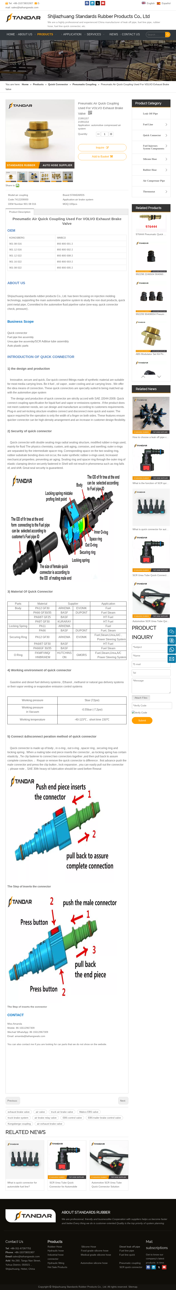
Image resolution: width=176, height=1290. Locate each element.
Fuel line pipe (126, 1250)
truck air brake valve (62, 1111)
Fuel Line (148, 124)
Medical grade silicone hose (96, 1254)
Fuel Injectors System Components (153, 147)
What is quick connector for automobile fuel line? (22, 1184)
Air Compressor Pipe (154, 181)
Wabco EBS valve (88, 1111)
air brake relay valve (46, 1117)
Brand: (66, 195)
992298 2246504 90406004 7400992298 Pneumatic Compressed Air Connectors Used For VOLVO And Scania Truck (151, 247)
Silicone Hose (150, 159)
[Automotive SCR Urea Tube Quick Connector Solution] (109, 1160)
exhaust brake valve (19, 1111)
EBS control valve (72, 1117)
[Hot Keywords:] (167, 34)
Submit (142, 720)
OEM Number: (16, 204)
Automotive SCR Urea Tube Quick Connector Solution (107, 1184)
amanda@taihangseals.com (30, 1036)
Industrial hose (56, 1254)
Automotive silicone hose (87, 1263)
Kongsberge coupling (19, 1123)
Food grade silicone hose (95, 1250)
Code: (11, 199)
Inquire (100, 147)
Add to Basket (100, 156)
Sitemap (132, 1286)
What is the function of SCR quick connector (151, 483)
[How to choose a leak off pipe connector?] (151, 415)
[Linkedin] (92, 3)
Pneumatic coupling (130, 1263)
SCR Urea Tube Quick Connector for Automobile (63, 1184)
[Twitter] (98, 3)
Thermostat (149, 191)
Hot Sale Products (57, 1267)
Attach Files (141, 697)
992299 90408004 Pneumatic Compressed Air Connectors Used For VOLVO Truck (151, 287)
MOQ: (66, 204)
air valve (40, 1111)
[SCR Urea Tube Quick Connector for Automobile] (67, 1160)
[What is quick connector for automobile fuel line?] (25, 1160)
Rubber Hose (150, 170)
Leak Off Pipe (150, 113)
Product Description (19, 211)
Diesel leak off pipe (129, 1246)
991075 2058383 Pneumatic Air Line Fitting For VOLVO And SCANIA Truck (151, 367)
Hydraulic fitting (56, 1263)
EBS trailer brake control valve (104, 1117)
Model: (11, 195)
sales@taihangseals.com (26, 1256)
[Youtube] (103, 3)
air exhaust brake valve (49, 1123)
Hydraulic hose (56, 1250)
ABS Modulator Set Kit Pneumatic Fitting (151, 327)
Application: (69, 199)
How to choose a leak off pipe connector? (151, 437)
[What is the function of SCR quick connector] (151, 461)
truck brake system (18, 1117)
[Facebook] (87, 3)
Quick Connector (152, 135)
